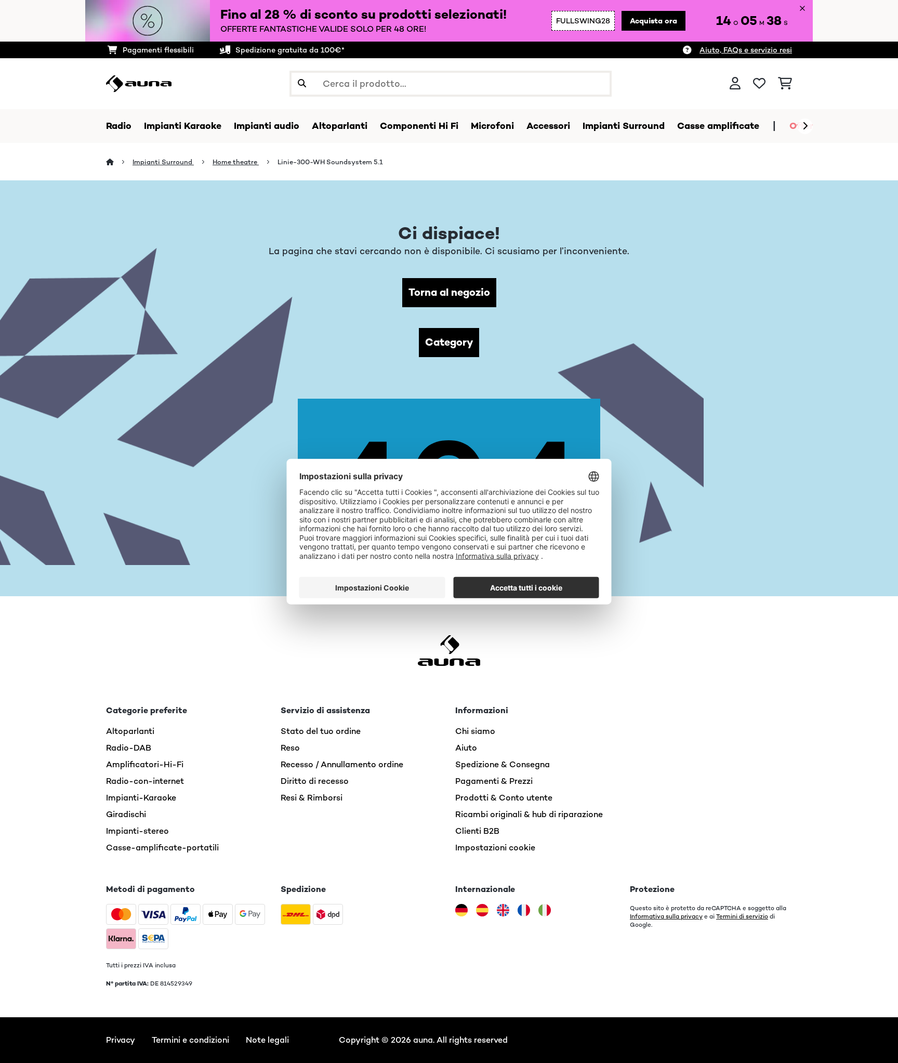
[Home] (119, 162)
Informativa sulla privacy (666, 916)
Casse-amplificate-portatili (162, 847)
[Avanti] (805, 126)
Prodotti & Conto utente (503, 797)
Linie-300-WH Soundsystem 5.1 (330, 162)
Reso (290, 747)
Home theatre (236, 162)
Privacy (120, 1039)
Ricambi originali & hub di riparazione (529, 814)
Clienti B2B (477, 830)
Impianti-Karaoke (141, 797)
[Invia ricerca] (302, 83)
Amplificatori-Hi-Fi (144, 764)
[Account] (735, 83)
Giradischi (126, 814)
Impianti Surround (163, 162)
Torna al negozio (449, 292)
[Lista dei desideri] (759, 83)
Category (449, 342)
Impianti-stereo (137, 830)
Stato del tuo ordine (321, 731)
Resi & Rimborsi (311, 797)
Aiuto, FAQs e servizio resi (745, 50)
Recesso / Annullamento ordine (342, 764)
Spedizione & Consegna (502, 764)
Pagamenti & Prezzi (494, 781)
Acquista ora (653, 20)
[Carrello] (785, 83)
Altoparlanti (130, 731)
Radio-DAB (128, 747)
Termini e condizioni (190, 1039)
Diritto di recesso (315, 781)
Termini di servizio (742, 916)
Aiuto (466, 747)
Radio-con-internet (145, 781)
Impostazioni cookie (495, 847)
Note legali (267, 1039)
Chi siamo (475, 731)
